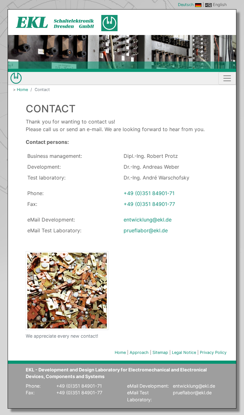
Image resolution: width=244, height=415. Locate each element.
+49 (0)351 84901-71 (149, 193)
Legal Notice (184, 352)
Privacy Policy (213, 352)
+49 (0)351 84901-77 (149, 204)
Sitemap (160, 352)
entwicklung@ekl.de (148, 219)
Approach (139, 352)
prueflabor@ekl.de (146, 230)
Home (22, 89)
